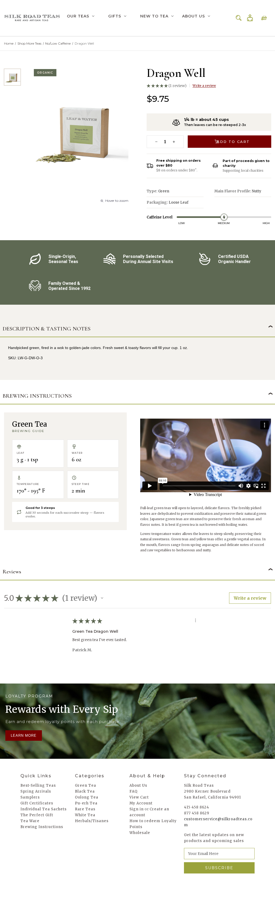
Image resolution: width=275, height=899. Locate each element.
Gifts (114, 16)
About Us (193, 16)
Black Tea (85, 791)
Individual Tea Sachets (43, 809)
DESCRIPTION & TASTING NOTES (47, 328)
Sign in (250, 18)
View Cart (139, 797)
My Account (141, 803)
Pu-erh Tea (86, 803)
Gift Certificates (36, 803)
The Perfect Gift (36, 815)
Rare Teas (85, 809)
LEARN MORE (24, 735)
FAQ (133, 791)
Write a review (204, 86)
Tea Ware (29, 821)
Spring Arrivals (35, 791)
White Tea (85, 815)
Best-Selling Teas (38, 785)
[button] (102, 598)
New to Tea (154, 16)
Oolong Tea (86, 797)
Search (239, 18)
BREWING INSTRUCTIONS (37, 396)
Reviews (12, 571)
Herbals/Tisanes (91, 821)
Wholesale (139, 832)
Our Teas (78, 16)
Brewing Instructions (41, 827)
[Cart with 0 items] (264, 18)
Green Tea (85, 785)
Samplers (30, 797)
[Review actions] (195, 620)
